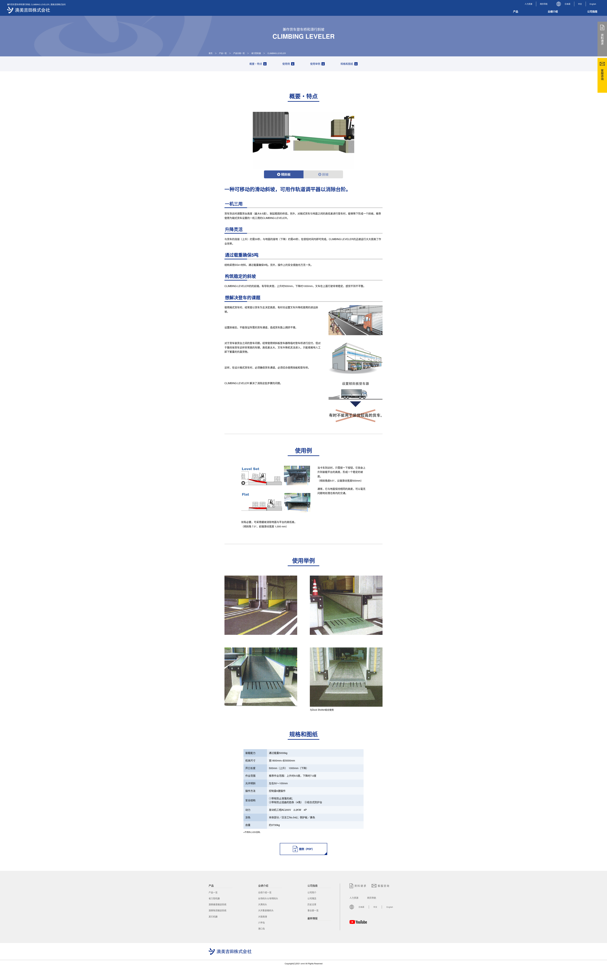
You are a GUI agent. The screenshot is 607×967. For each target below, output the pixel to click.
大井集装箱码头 (266, 910)
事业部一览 (313, 910)
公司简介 (311, 892)
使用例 (286, 64)
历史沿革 (311, 904)
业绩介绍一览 (264, 892)
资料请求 (360, 886)
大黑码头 (262, 904)
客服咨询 (384, 886)
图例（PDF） (306, 849)
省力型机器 (256, 53)
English (593, 4)
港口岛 (261, 928)
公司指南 (312, 885)
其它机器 (213, 916)
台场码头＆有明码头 (268, 898)
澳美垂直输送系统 (217, 904)
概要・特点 (255, 64)
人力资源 (528, 4)
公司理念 (311, 898)
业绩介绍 (263, 885)
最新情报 (312, 918)
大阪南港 (262, 916)
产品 (211, 885)
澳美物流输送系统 (217, 910)
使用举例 (315, 64)
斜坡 (325, 174)
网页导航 (544, 4)
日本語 (567, 4)
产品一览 (223, 53)
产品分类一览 (239, 53)
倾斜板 (286, 174)
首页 (210, 53)
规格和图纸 (346, 64)
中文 (580, 4)
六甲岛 (261, 922)
